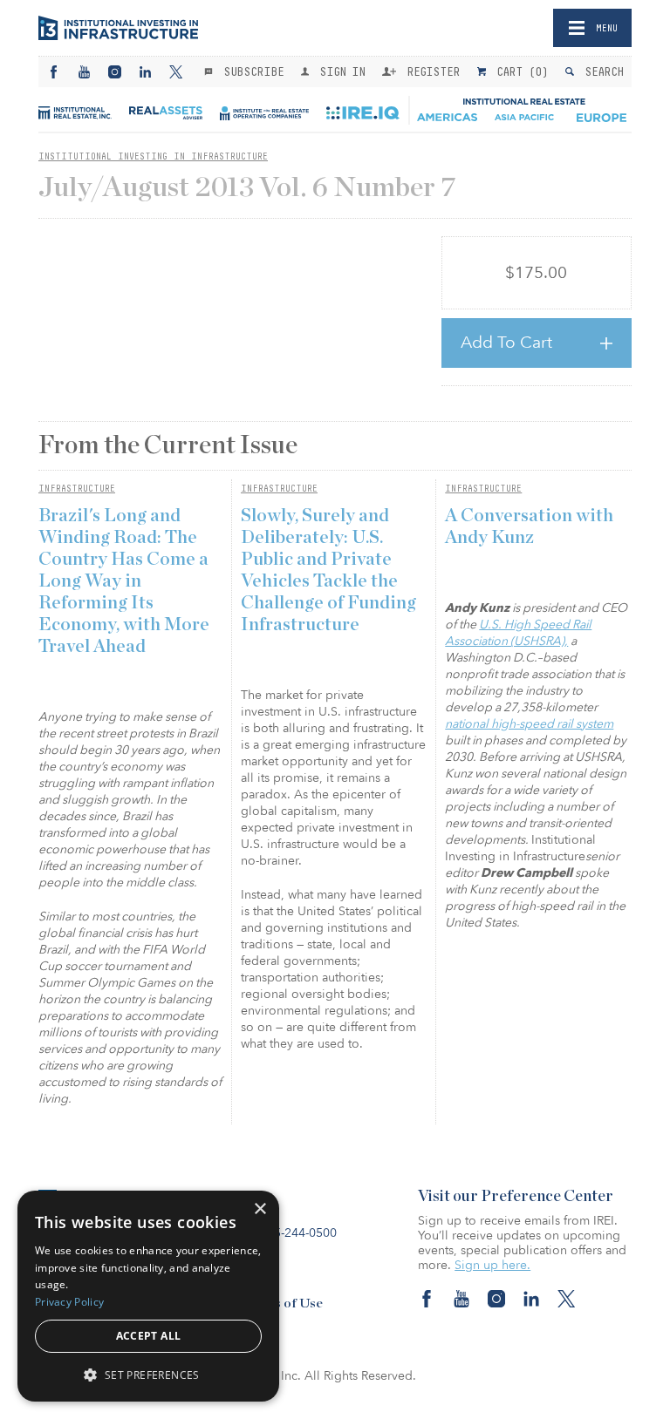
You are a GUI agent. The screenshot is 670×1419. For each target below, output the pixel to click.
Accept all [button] (148, 1335)
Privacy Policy (69, 1301)
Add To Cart (506, 342)
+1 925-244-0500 (289, 1233)
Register (430, 71)
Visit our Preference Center (515, 1197)
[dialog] (148, 1296)
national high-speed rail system (529, 724)
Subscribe (250, 71)
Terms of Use (283, 1303)
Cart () (519, 71)
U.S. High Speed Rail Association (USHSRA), (518, 632)
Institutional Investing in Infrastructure (153, 156)
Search (600, 71)
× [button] (259, 1209)
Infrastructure (76, 488)
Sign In (339, 71)
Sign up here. (492, 1265)
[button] (148, 1374)
